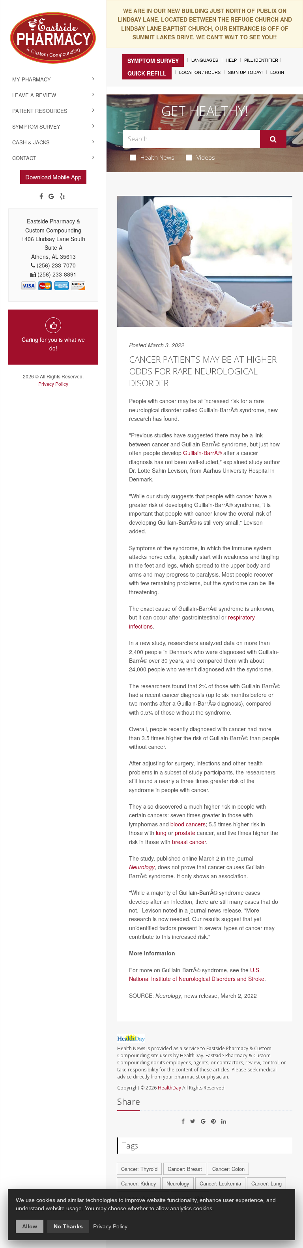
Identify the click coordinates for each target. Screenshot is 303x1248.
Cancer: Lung (266, 1183)
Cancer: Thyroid (139, 1168)
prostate (185, 833)
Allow (29, 1226)
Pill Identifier (261, 60)
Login (277, 72)
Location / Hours (200, 72)
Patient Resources (39, 110)
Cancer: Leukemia (220, 1183)
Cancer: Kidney (138, 1183)
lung (161, 833)
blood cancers (188, 824)
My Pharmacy (31, 79)
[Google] (51, 196)
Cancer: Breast (185, 1168)
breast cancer (189, 842)
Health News (157, 157)
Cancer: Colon (228, 1168)
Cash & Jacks (31, 142)
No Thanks (68, 1226)
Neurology (142, 867)
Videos (205, 157)
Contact (24, 158)
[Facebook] (41, 196)
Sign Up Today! (245, 72)
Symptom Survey (36, 126)
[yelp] (62, 196)
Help (231, 60)
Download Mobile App (53, 177)
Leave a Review (34, 95)
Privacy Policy (53, 383)
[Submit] (273, 139)
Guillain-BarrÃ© (202, 453)
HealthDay (169, 1087)
